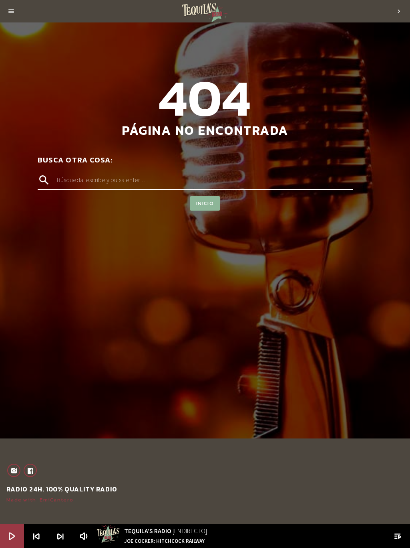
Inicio (205, 203)
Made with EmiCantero (39, 499)
